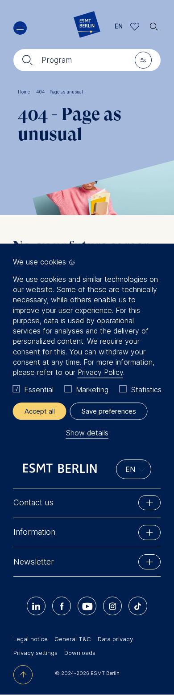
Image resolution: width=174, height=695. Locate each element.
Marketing (92, 390)
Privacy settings (35, 652)
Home (26, 91)
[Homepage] (87, 26)
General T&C (72, 638)
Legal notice (30, 638)
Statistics (146, 390)
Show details (87, 432)
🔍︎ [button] (154, 24)
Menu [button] (20, 28)
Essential (39, 390)
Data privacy (115, 638)
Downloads (79, 652)
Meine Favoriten (135, 26)
